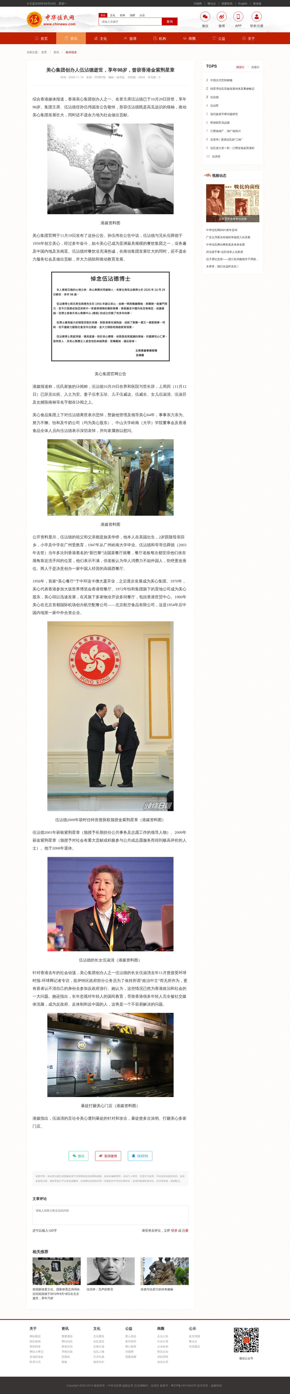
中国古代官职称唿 (221, 80)
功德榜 (198, 3)
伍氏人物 (98, 1351)
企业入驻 (162, 1336)
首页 (44, 38)
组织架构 (35, 1341)
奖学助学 (130, 1341)
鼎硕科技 (216, 1385)
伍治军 (214, 105)
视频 (64, 1362)
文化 (103, 38)
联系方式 (35, 1362)
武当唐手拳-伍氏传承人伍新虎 (224, 252)
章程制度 (35, 1346)
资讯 (73, 38)
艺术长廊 (98, 1357)
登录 (174, 1230)
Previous (36, 1281)
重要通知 (67, 1336)
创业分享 (162, 1362)
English (242, 3)
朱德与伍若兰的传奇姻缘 (103, 1289)
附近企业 (162, 1351)
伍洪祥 (216, 156)
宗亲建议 (194, 1346)
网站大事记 (36, 1351)
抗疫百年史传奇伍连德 (233, 219)
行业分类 (162, 1341)
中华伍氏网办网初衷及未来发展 (225, 244)
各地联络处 (36, 1357)
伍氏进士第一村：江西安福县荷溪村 (232, 148)
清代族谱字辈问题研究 (224, 114)
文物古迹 (98, 1346)
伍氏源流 (98, 1341)
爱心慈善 (130, 1346)
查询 (170, 21)
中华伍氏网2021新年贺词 (221, 230)
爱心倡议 (130, 1336)
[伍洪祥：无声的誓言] (57, 1271)
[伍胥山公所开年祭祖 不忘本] (165, 1271)
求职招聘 (162, 1357)
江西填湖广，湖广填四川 (225, 131)
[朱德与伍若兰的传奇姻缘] (111, 1271)
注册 (185, 1230)
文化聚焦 (98, 1336)
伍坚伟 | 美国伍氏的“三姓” (226, 139)
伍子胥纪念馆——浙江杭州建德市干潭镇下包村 (235, 259)
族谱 (133, 38)
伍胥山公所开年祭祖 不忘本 (159, 1289)
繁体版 (257, 3)
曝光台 (212, 3)
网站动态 (67, 1341)
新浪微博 (110, 1156)
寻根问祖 (67, 1351)
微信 (81, 1156)
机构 (162, 38)
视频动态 (219, 175)
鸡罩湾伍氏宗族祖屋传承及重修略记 (232, 88)
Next (184, 1281)
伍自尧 (214, 97)
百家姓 (66, 1357)
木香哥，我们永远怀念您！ (222, 266)
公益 (221, 38)
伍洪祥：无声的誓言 (46, 1289)
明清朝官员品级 (220, 122)
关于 (251, 38)
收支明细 (194, 1336)
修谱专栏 (98, 1362)
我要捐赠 (130, 1357)
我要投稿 (227, 3)
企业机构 (162, 1346)
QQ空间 (142, 1156)
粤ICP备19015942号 (183, 1385)
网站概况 (35, 1336)
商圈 (192, 38)
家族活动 (67, 1346)
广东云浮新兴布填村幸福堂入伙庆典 (228, 237)
